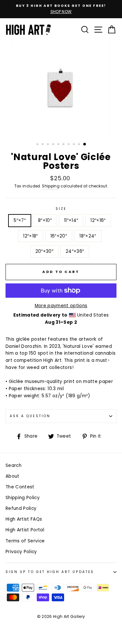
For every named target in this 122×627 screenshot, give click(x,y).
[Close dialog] (117, 208)
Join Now (60, 431)
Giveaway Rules (49, 457)
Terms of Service (89, 452)
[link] (61, 262)
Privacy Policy (23, 457)
